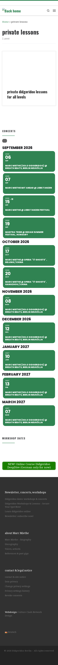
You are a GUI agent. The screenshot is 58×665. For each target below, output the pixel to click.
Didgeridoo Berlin (22, 651)
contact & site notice (15, 577)
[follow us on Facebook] (3, 3)
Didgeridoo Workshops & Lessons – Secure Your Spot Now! (27, 505)
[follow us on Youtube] (14, 3)
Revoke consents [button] (13, 595)
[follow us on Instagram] (9, 3)
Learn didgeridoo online (18, 511)
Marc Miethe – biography (18, 539)
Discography (11, 544)
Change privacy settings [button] (17, 586)
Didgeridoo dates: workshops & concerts (26, 499)
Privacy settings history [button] (17, 591)
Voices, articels (12, 549)
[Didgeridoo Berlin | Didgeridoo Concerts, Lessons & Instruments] (11, 10)
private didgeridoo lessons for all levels (27, 94)
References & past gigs (17, 553)
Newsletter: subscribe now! (19, 516)
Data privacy (11, 581)
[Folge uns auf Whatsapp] (25, 3)
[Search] (4, 141)
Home (5, 22)
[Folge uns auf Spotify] (19, 3)
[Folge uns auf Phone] (30, 3)
